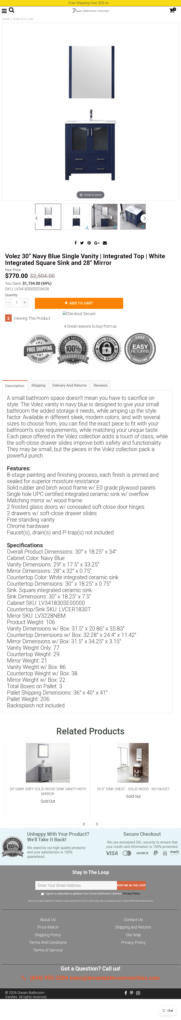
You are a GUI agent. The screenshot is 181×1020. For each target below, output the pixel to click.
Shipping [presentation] (38, 385)
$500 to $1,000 (23, 19)
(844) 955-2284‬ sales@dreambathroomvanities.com (94, 978)
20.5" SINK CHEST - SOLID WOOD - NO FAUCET (133, 789)
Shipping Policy (48, 935)
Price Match (47, 927)
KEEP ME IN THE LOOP (131, 885)
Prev (36, 218)
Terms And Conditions (48, 942)
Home (6, 19)
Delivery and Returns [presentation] (70, 385)
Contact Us (133, 919)
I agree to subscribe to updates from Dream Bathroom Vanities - (92, 893)
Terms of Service (48, 950)
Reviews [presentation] (100, 385)
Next (144, 218)
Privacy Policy (131, 893)
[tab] (15, 385)
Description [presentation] (14, 386)
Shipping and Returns (133, 927)
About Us (48, 919)
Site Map (133, 935)
